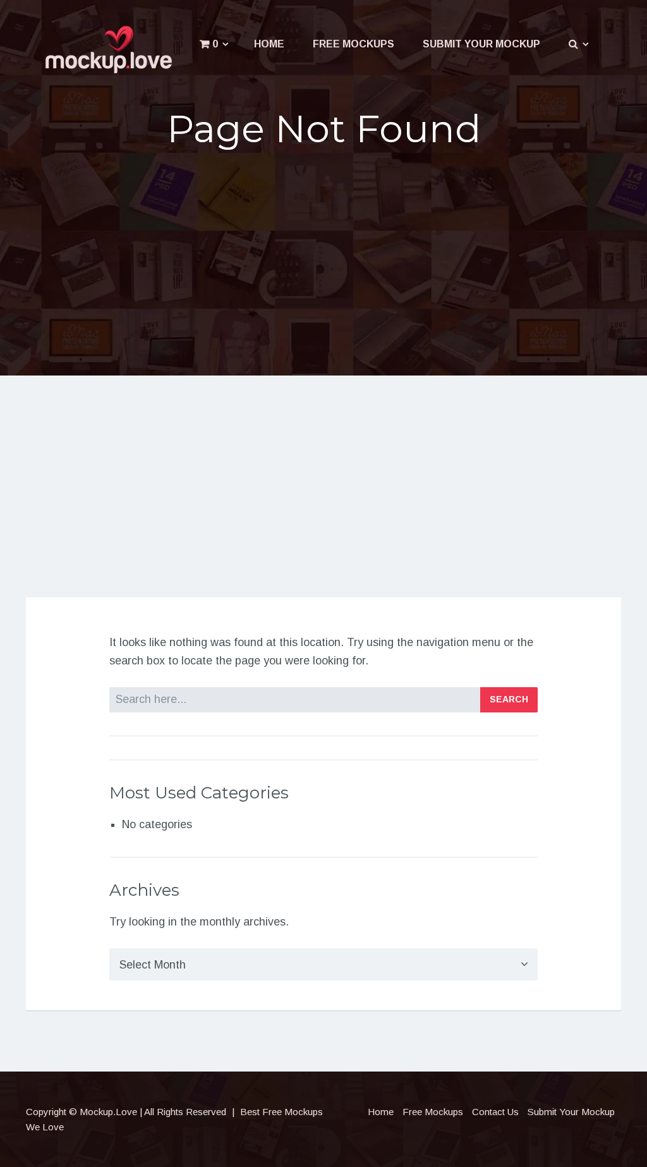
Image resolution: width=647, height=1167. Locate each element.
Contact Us (495, 1111)
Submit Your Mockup (481, 44)
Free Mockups (353, 44)
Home (269, 44)
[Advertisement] (323, 259)
